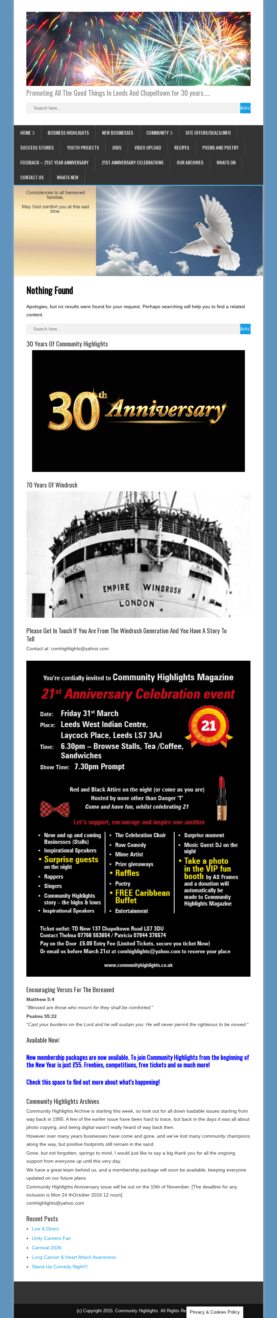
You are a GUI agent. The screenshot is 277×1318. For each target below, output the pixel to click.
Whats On (226, 162)
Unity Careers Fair (51, 1238)
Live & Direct (45, 1228)
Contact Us (32, 177)
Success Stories (37, 147)
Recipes (181, 147)
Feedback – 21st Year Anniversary (54, 162)
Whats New (67, 177)
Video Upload (147, 147)
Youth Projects (83, 147)
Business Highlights (68, 132)
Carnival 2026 (46, 1247)
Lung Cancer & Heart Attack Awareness (74, 1257)
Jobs (116, 147)
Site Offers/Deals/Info (208, 132)
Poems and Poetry (220, 147)
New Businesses (117, 132)
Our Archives (190, 162)
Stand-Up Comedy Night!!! (60, 1266)
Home (25, 132)
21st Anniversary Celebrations (132, 162)
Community (157, 132)
